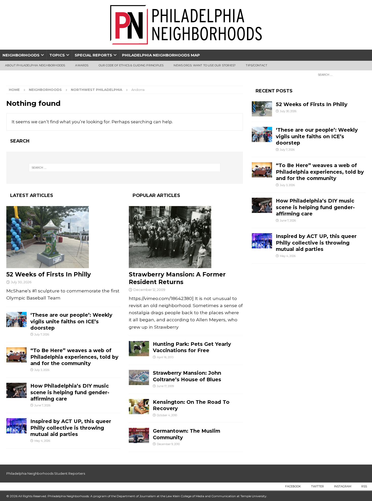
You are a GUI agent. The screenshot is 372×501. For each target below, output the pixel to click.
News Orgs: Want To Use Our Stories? (205, 65)
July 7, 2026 (41, 334)
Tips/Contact (256, 65)
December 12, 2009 (149, 290)
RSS (364, 486)
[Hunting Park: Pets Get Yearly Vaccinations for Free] (139, 348)
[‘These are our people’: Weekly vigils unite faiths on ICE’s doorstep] (16, 319)
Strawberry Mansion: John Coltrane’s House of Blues (187, 376)
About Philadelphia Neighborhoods (35, 65)
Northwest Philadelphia (96, 90)
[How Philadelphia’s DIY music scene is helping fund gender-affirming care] (16, 390)
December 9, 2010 (168, 444)
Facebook (293, 486)
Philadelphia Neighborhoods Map (161, 55)
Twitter (317, 486)
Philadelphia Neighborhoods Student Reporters (45, 473)
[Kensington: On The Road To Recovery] (139, 406)
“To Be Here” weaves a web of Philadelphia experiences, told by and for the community (74, 356)
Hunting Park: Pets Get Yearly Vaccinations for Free (192, 347)
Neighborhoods (21, 55)
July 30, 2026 (21, 282)
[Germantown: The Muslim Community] (139, 435)
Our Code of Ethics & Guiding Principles (131, 65)
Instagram (342, 486)
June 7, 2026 (42, 405)
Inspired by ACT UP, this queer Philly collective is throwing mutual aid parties (70, 427)
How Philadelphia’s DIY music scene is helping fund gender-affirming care (69, 392)
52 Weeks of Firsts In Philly (48, 274)
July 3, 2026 (41, 370)
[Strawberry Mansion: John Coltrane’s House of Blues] (139, 377)
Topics (57, 55)
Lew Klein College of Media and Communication (201, 496)
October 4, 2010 (167, 415)
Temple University (253, 496)
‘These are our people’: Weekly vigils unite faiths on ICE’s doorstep (71, 321)
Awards (81, 65)
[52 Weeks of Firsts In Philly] (63, 237)
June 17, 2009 (165, 386)
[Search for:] (340, 74)
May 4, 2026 (42, 441)
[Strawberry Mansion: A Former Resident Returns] (186, 237)
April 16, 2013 (165, 357)
